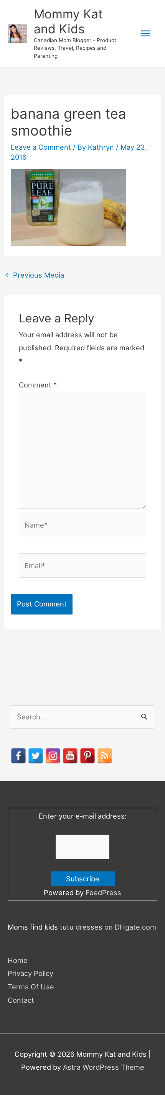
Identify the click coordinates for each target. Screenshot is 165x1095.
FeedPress (103, 892)
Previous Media (34, 275)
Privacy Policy (30, 973)
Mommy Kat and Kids (68, 21)
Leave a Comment (41, 147)
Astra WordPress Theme (103, 1067)
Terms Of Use (31, 986)
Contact (21, 1000)
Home (18, 960)
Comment (38, 385)
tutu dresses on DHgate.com (108, 927)
